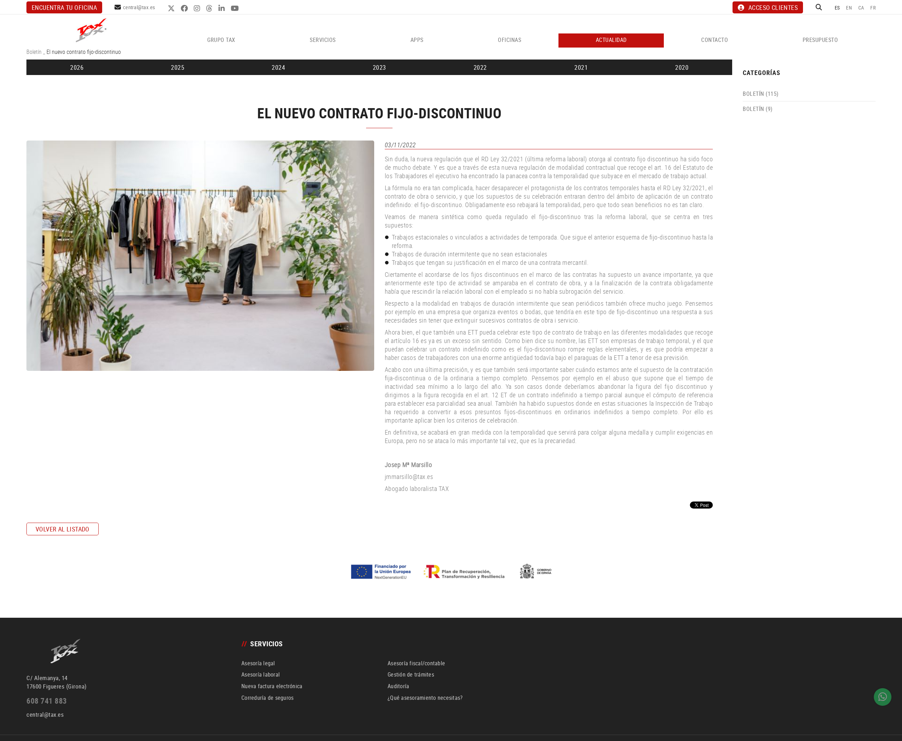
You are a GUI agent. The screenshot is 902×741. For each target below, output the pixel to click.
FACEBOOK (185, 8)
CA (861, 7)
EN (849, 7)
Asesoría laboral (260, 674)
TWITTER (172, 8)
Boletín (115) (761, 94)
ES (837, 7)
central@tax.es (139, 7)
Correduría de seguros (267, 698)
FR (873, 7)
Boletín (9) (758, 109)
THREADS (210, 8)
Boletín (34, 52)
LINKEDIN (222, 8)
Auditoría (398, 686)
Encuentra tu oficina (64, 7)
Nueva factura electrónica (271, 686)
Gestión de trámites (411, 674)
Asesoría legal (258, 663)
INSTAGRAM (198, 8)
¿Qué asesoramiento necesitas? (425, 698)
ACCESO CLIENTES (773, 7)
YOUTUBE (236, 8)
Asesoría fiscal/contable (416, 663)
